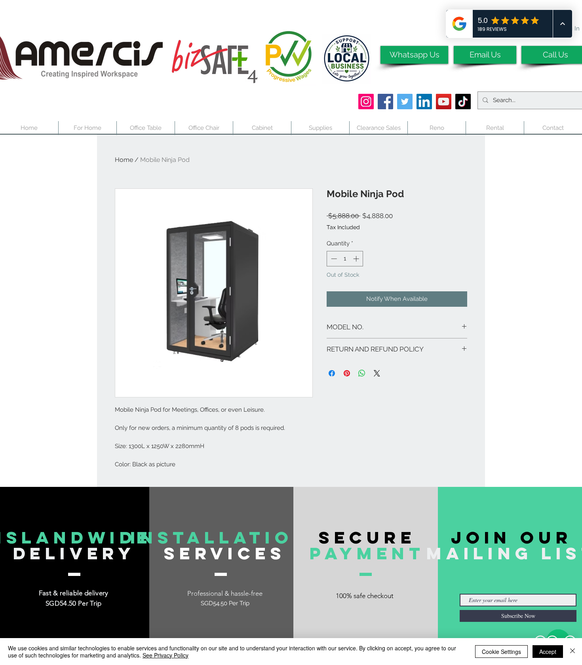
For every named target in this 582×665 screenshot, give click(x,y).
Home (124, 159)
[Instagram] (366, 101)
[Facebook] (385, 101)
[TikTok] (463, 101)
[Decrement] (333, 258)
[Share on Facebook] (332, 373)
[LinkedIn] (424, 101)
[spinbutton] (345, 258)
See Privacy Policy (165, 655)
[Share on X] (377, 373)
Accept (547, 652)
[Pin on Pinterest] (347, 373)
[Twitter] (405, 101)
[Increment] (357, 258)
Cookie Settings (501, 652)
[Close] (572, 651)
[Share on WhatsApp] (362, 373)
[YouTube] (443, 101)
